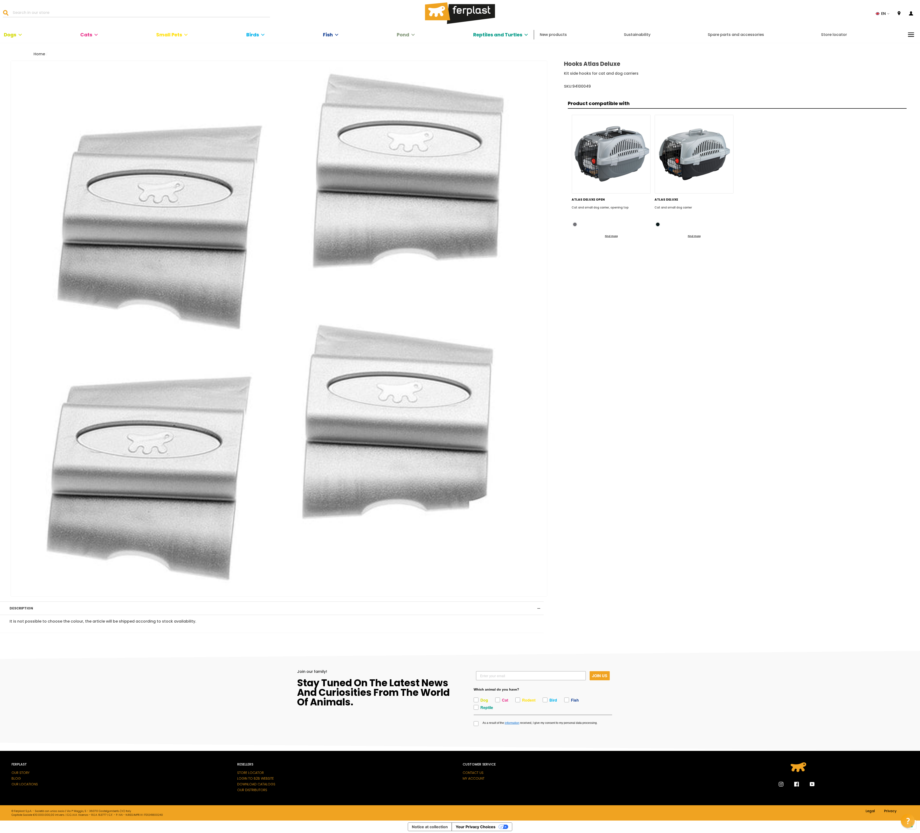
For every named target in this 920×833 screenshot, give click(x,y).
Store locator (834, 34)
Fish (328, 34)
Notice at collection (430, 826)
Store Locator (250, 773)
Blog (16, 778)
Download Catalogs (256, 784)
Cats (86, 34)
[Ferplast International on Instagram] (781, 784)
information (512, 723)
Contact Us (473, 773)
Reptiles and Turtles (497, 34)
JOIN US (599, 675)
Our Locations (25, 784)
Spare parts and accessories (736, 34)
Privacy (890, 811)
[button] (882, 13)
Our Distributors (252, 790)
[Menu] (911, 34)
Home (39, 54)
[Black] (658, 224)
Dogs (10, 34)
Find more (611, 236)
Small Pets (169, 34)
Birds (252, 34)
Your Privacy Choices (475, 826)
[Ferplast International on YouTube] (809, 784)
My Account (473, 778)
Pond (403, 34)
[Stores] (899, 13)
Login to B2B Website (255, 778)
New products (553, 34)
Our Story (20, 773)
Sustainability (637, 34)
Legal (870, 811)
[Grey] (575, 224)
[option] (279, 329)
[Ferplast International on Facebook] (793, 784)
